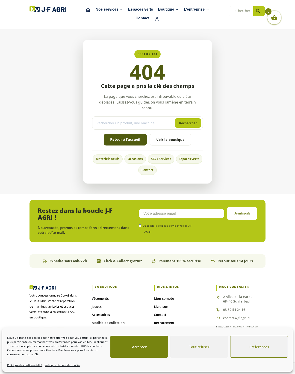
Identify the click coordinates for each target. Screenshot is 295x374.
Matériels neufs (107, 159)
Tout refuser (199, 346)
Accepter (139, 346)
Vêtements (100, 298)
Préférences (259, 346)
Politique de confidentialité (24, 365)
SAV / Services (161, 159)
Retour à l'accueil (125, 139)
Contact (142, 18)
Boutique (166, 9)
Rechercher (188, 123)
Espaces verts (140, 9)
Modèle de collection (108, 323)
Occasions (135, 159)
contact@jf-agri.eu (237, 318)
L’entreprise (194, 9)
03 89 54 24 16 (234, 309)
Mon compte (164, 298)
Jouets (97, 306)
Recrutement (164, 323)
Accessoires (101, 314)
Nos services (107, 9)
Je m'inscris (242, 213)
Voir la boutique (170, 139)
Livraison (161, 306)
